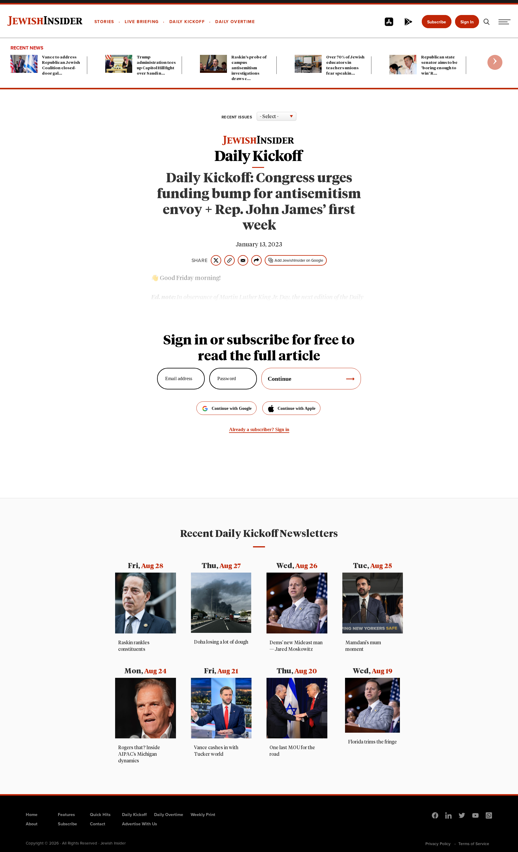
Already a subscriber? (259, 429)
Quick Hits (100, 814)
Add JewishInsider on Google (299, 260)
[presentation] (494, 62)
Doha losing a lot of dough (221, 642)
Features (66, 814)
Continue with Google (232, 408)
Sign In (467, 22)
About (31, 824)
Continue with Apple (296, 408)
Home (31, 814)
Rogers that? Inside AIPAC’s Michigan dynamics (139, 754)
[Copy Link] (229, 260)
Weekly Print (203, 814)
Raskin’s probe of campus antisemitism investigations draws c (248, 68)
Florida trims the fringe (372, 742)
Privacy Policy (438, 844)
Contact (97, 824)
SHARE (200, 260)
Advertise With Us (139, 824)
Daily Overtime (168, 814)
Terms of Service (473, 844)
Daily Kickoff (134, 814)
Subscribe (436, 22)
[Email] (243, 260)
